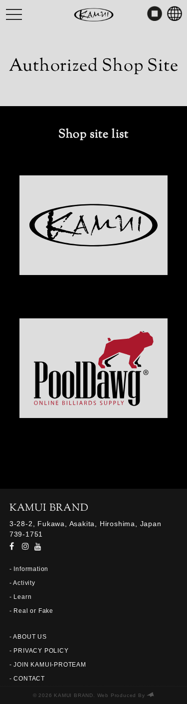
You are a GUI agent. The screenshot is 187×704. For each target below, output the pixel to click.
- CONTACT (27, 678)
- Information (28, 568)
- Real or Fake (31, 610)
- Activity (22, 582)
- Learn (20, 596)
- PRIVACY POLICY (39, 650)
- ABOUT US (28, 636)
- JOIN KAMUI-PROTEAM (47, 664)
